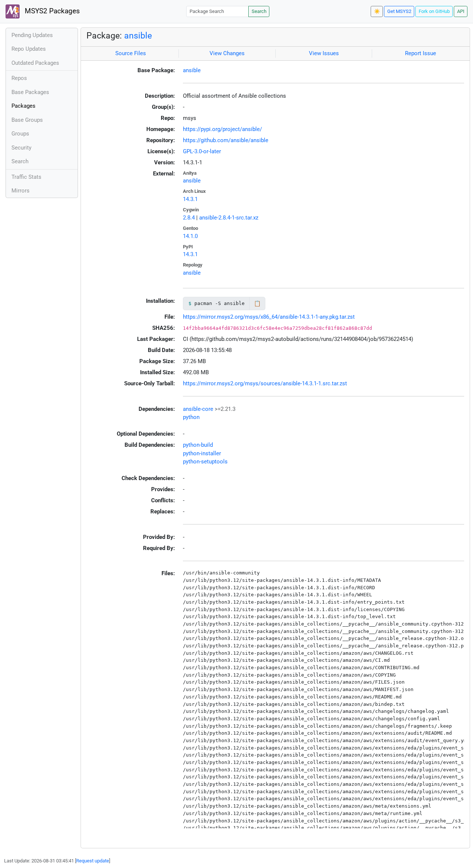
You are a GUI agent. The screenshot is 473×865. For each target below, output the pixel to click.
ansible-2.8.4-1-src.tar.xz (228, 217)
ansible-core (198, 409)
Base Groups (27, 120)
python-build (198, 445)
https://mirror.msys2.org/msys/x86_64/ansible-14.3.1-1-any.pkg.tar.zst (269, 317)
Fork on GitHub (434, 11)
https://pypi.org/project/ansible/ (222, 129)
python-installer (202, 453)
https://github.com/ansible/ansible (225, 140)
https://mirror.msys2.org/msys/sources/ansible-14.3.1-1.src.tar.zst (265, 383)
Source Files (130, 53)
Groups (20, 133)
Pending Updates (32, 35)
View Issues (324, 53)
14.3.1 (190, 199)
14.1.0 (190, 236)
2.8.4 (189, 217)
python (191, 417)
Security (21, 147)
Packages (23, 106)
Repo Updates (28, 49)
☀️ (377, 11)
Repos (19, 78)
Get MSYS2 (399, 11)
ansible (138, 35)
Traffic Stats (26, 177)
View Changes (227, 53)
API (461, 11)
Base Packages (30, 92)
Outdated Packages (35, 63)
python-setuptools (205, 461)
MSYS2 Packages (51, 11)
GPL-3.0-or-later (202, 151)
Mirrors (20, 190)
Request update (92, 861)
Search (259, 11)
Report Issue (420, 53)
